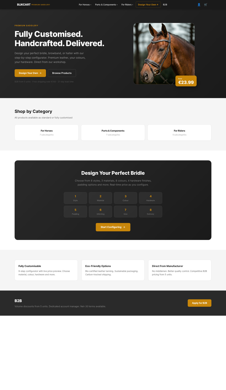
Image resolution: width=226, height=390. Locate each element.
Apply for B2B (199, 302)
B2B (165, 4)
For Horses (85, 4)
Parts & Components (106, 4)
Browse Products (61, 73)
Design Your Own (28, 73)
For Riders (127, 4)
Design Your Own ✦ (148, 4)
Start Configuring (111, 227)
